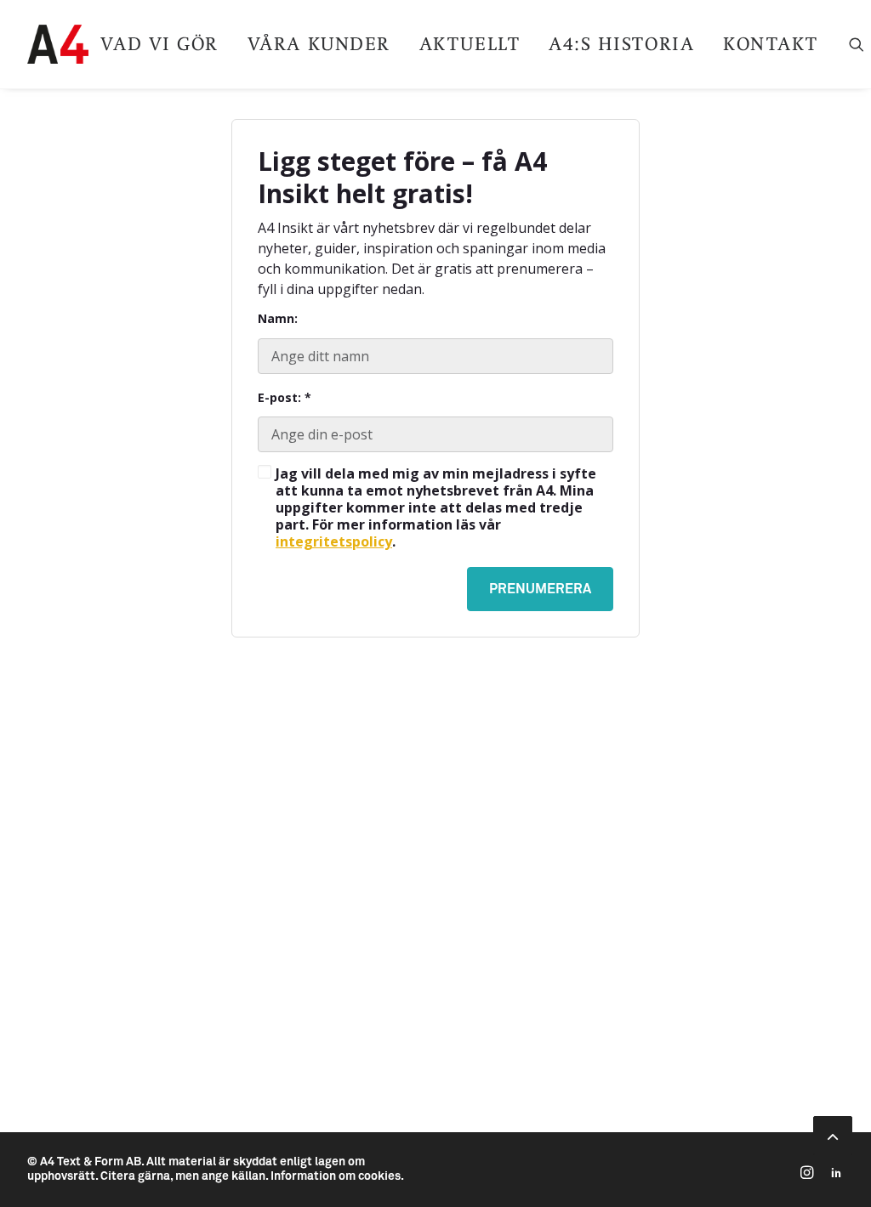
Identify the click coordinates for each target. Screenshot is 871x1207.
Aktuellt (469, 43)
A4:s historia (621, 43)
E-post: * (284, 397)
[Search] (856, 44)
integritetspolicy (334, 541)
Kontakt (770, 43)
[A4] (57, 44)
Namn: (278, 318)
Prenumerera (540, 589)
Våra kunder (319, 43)
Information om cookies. (337, 1176)
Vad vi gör (159, 43)
